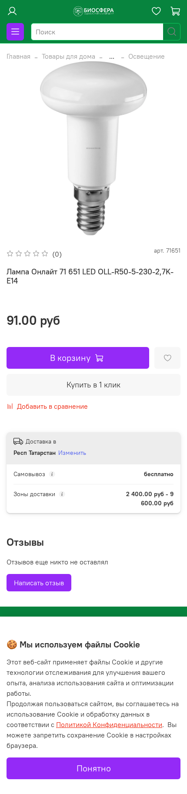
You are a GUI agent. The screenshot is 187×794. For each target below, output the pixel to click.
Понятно (94, 768)
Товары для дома (68, 56)
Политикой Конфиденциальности (109, 724)
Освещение (146, 56)
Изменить (72, 453)
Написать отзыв (39, 582)
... (111, 56)
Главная (18, 56)
